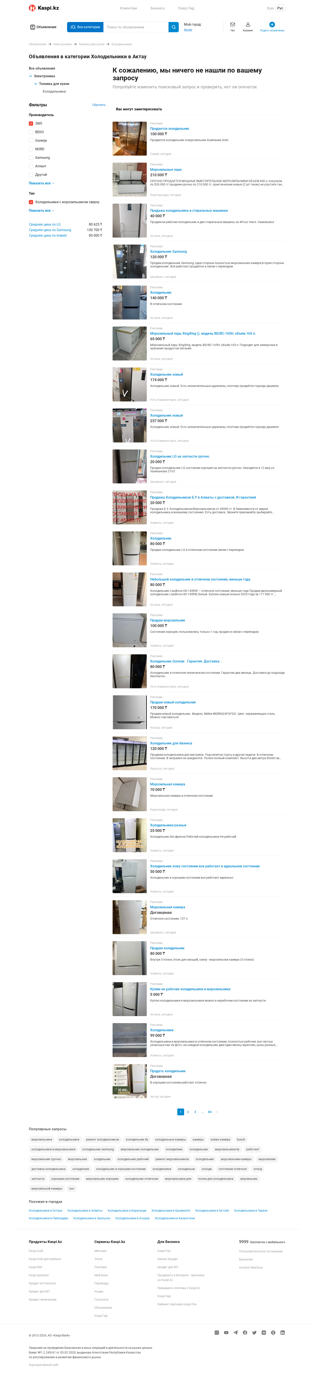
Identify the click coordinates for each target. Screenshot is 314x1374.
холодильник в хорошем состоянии (121, 1169)
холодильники (69, 1139)
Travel (98, 1259)
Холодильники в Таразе (250, 1210)
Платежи (100, 1267)
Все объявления (42, 68)
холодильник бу (137, 1139)
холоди (207, 1169)
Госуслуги (101, 1299)
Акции (98, 1291)
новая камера (220, 1139)
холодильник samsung (98, 1149)
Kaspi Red (35, 1267)
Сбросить (99, 104)
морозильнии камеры (236, 1159)
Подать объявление (272, 30)
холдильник (102, 1159)
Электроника (44, 76)
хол (71, 1188)
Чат (232, 30)
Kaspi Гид (100, 1315)
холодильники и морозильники (53, 1149)
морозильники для (178, 1178)
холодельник (205, 1159)
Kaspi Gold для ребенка (45, 1259)
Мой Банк (101, 1275)
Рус (280, 8)
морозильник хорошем (102, 1178)
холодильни (186, 1169)
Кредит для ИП (39, 1291)
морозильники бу (227, 1149)
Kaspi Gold (36, 1251)
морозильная (77, 1159)
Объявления (46, 27)
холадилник (80, 1169)
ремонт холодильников (102, 1139)
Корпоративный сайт (44, 1365)
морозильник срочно (46, 1159)
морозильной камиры (46, 1188)
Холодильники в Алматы (85, 1210)
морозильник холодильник (140, 1149)
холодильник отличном (141, 1178)
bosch (241, 1139)
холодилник (174, 1149)
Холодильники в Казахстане (175, 1218)
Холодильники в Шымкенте (170, 1210)
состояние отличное (233, 1169)
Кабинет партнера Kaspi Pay (177, 1304)
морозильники (41, 1139)
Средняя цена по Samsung (50, 230)
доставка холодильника (48, 1169)
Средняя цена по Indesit (48, 235)
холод (258, 1169)
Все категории (88, 27)
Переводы (101, 1283)
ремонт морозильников (172, 1159)
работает (252, 1149)
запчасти (37, 1178)
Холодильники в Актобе (212, 1210)
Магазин (100, 1251)
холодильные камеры (170, 1139)
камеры (198, 1139)
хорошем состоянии (65, 1178)
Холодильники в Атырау (132, 1218)
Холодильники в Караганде (127, 1210)
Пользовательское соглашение (261, 1251)
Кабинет (248, 30)
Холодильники (54, 91)
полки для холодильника (215, 1178)
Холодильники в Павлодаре (48, 1218)
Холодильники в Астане (45, 1210)
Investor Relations (251, 1267)
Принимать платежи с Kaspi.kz (178, 1288)
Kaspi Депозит (39, 1275)
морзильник (249, 1178)
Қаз (270, 8)
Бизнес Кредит (167, 1259)
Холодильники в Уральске (91, 1218)
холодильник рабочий (133, 1159)
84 (209, 1112)
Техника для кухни (54, 84)
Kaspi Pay (164, 1251)
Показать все (40, 183)
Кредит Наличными (42, 1299)
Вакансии (246, 1259)
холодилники (162, 1169)
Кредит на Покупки (42, 1283)
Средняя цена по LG (45, 224)
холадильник (198, 1149)
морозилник (267, 1159)
